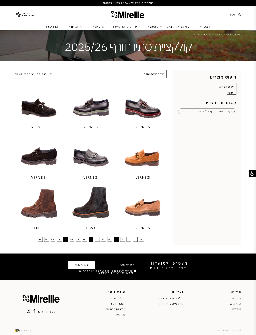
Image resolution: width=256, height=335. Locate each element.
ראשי (207, 26)
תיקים (99, 26)
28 (52, 239)
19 (77, 239)
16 (96, 239)
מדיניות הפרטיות (88, 273)
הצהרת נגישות (117, 303)
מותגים (76, 26)
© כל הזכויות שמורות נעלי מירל (227, 330)
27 (58, 239)
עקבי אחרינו (47, 311)
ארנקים (236, 298)
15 (103, 239)
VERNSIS (143, 127)
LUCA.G (91, 228)
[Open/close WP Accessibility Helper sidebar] (252, 173)
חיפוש (231, 92)
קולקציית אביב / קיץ (171, 298)
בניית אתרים (26, 331)
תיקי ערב (235, 303)
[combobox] (207, 111)
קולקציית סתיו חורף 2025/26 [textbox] (208, 111)
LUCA (38, 228)
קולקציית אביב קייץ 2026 (170, 26)
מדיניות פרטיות (116, 309)
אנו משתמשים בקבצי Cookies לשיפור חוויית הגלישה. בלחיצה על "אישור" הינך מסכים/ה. (105, 272)
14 (109, 239)
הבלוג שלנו (118, 298)
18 (84, 239)
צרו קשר (51, 26)
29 (46, 239)
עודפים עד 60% (125, 26)
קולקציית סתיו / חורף (170, 303)
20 (71, 239)
